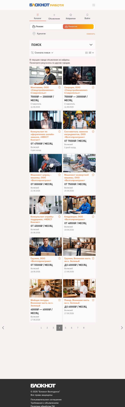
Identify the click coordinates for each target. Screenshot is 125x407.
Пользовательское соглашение (46, 399)
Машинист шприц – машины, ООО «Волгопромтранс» (41, 178)
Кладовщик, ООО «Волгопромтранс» (74, 218)
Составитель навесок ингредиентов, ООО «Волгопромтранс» (76, 134)
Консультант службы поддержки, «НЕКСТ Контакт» (42, 219)
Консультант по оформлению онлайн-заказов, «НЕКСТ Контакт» (42, 135)
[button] (54, 16)
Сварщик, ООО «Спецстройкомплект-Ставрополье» (76, 90)
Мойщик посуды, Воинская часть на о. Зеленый (42, 303)
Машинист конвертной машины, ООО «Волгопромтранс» (76, 178)
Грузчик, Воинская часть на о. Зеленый (77, 259)
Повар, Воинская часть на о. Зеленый (76, 301)
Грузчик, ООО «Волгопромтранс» (41, 259)
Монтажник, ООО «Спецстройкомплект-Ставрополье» (42, 90)
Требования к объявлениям (45, 403)
